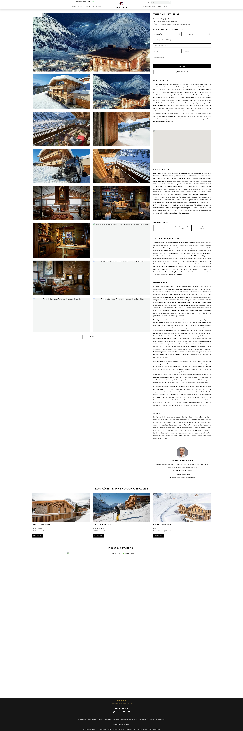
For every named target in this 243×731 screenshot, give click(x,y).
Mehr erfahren (37, 535)
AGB (100, 719)
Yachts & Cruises (149, 7)
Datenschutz (92, 719)
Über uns (167, 7)
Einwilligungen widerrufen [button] (121, 724)
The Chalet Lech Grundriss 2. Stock (201, 227)
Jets (159, 7)
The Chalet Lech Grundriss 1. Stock (182, 227)
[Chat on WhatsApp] (92, 2)
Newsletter (107, 719)
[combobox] (159, 2)
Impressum (82, 719)
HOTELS (87, 7)
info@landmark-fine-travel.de (136, 729)
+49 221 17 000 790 (80, 2)
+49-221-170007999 (183, 474)
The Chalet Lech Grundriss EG (162, 227)
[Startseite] (121, 4)
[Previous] (35, 42)
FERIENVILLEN (77, 7)
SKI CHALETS (97, 7)
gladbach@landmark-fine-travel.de (183, 477)
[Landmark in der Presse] (93, 559)
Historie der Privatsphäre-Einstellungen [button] (152, 719)
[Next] (148, 42)
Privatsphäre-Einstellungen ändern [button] (124, 719)
